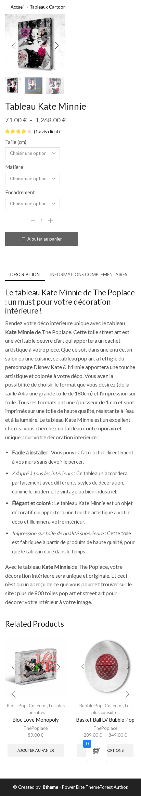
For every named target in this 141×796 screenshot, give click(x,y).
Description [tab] (25, 274)
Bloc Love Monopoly (35, 720)
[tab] (25, 274)
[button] (13, 45)
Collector (38, 705)
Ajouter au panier (44, 239)
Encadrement (20, 192)
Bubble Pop (91, 705)
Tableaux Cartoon (48, 7)
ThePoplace (36, 728)
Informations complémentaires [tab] (88, 274)
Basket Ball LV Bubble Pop (105, 720)
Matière (14, 167)
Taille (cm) (15, 142)
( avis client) (47, 131)
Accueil (18, 7)
